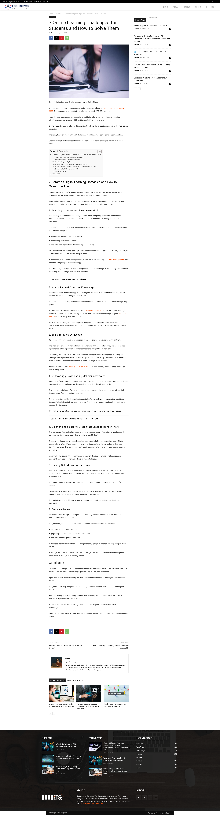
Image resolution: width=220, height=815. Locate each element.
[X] (216, 1)
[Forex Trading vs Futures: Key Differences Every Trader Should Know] (48, 769)
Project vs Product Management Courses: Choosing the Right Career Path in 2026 (88, 706)
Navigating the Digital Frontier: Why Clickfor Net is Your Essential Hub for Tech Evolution (152, 39)
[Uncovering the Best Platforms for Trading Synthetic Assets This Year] (48, 758)
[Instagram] (212, 1)
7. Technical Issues (61, 171)
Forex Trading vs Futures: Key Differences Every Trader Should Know (68, 769)
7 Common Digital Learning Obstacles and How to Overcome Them (76, 155)
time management (116, 260)
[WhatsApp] (67, 38)
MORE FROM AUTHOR (75, 680)
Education (58, 14)
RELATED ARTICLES (57, 680)
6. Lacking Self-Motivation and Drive (67, 169)
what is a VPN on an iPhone (80, 367)
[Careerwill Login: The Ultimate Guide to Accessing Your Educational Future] (61, 693)
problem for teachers (92, 310)
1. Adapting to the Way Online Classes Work (69, 157)
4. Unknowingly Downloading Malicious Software (71, 164)
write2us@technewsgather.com (91, 804)
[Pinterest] (61, 38)
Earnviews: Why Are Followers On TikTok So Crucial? (65, 647)
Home (51, 14)
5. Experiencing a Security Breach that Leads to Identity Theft (75, 166)
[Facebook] (209, 1)
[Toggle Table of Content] (98, 151)
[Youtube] (155, 797)
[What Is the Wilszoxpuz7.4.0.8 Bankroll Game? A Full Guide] (48, 746)
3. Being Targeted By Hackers (65, 162)
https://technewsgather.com (73, 662)
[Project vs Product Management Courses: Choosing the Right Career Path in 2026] (88, 693)
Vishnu (53, 33)
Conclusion (56, 174)
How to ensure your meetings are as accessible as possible (111, 647)
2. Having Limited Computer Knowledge (68, 159)
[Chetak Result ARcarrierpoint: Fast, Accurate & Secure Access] (116, 693)
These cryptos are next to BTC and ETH (151, 25)
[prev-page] (50, 713)
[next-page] (53, 713)
